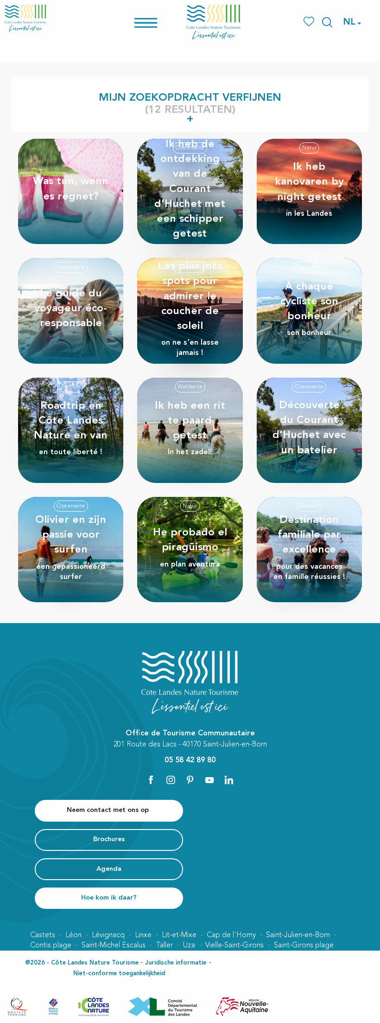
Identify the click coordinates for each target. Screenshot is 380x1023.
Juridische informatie (175, 963)
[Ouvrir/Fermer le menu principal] (157, 22)
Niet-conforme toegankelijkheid (119, 974)
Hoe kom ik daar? (109, 897)
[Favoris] (310, 22)
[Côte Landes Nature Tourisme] (213, 22)
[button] (327, 22)
